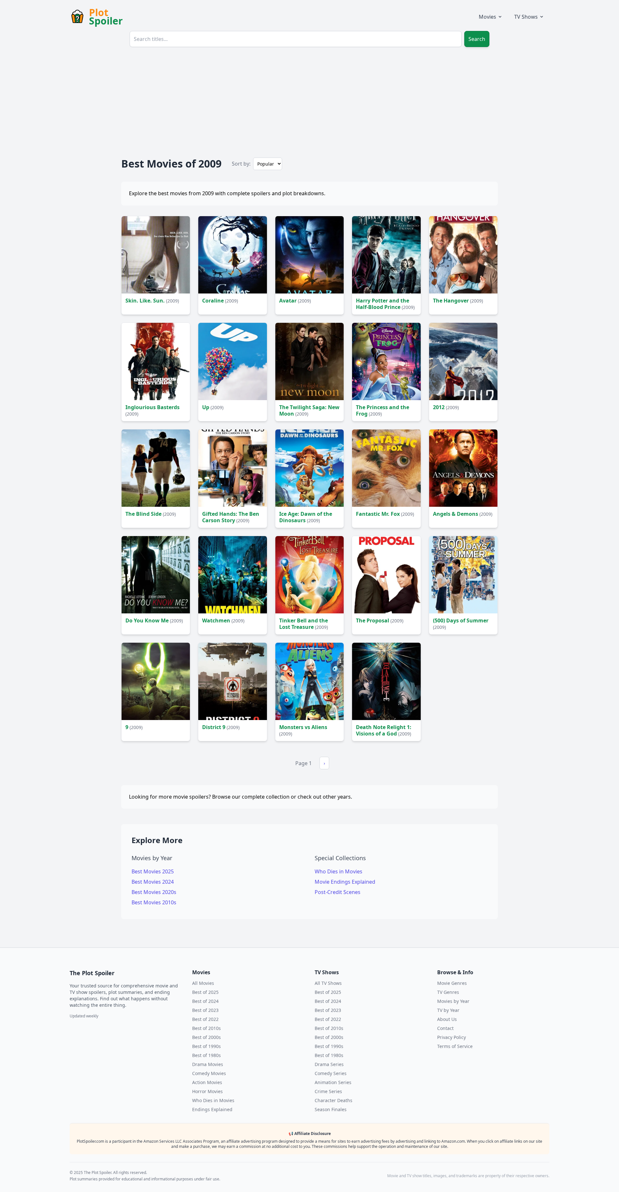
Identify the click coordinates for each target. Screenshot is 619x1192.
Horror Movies (207, 1091)
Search (476, 39)
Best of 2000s (206, 1037)
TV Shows (526, 16)
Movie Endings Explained (345, 881)
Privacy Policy (451, 1037)
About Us (447, 1019)
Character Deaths (333, 1100)
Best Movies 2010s (154, 902)
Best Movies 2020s (154, 892)
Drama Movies (207, 1064)
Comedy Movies (209, 1073)
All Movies (203, 983)
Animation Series (333, 1082)
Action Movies (207, 1082)
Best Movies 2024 (153, 881)
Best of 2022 (205, 1019)
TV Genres (448, 992)
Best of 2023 (205, 1010)
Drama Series (329, 1064)
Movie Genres (452, 983)
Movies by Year (453, 1001)
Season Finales (331, 1109)
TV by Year (448, 1010)
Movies (487, 16)
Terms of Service (455, 1046)
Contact (445, 1028)
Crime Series (328, 1091)
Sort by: (241, 163)
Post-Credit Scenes (337, 892)
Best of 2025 (205, 992)
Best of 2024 (205, 1001)
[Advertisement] (309, 100)
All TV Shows (328, 983)
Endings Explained (212, 1109)
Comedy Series (331, 1073)
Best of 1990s (206, 1046)
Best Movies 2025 (153, 871)
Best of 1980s (206, 1055)
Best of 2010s (206, 1028)
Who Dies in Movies (338, 871)
